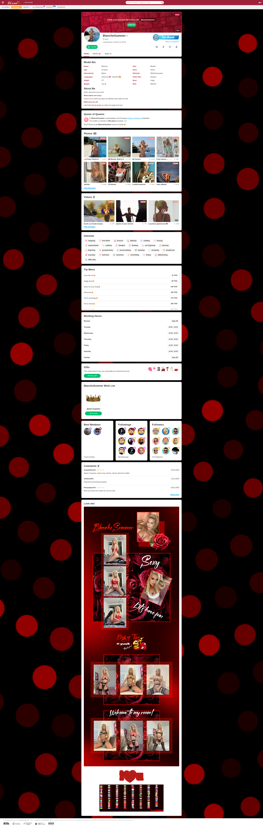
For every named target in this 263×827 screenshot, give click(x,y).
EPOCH (38, 820)
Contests (49, 7)
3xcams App (61, 7)
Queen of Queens (134, 118)
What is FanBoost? (172, 41)
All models (6, 7)
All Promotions (38, 7)
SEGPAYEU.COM (47, 820)
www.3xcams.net (24, 820)
